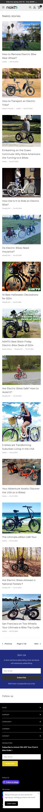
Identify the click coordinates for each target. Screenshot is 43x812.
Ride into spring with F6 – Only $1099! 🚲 (21, 2)
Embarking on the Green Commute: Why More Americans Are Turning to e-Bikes (21, 154)
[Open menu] (3, 7)
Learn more (11, 803)
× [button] (38, 793)
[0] (39, 7)
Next (36, 644)
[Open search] (30, 7)
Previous (8, 644)
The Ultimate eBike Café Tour (19, 537)
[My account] (34, 7)
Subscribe (21, 677)
